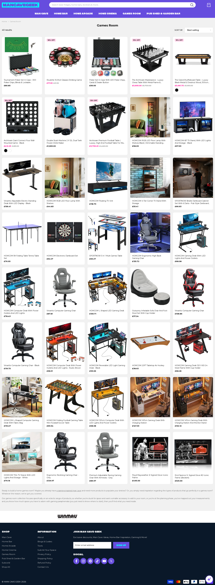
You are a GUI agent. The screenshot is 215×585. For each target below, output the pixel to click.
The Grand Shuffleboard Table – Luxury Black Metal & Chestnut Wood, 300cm (191, 81)
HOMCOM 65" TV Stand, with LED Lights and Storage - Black (193, 141)
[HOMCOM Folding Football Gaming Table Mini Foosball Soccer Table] (65, 397)
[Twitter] (111, 562)
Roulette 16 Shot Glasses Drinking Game (64, 80)
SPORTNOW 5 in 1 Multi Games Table (105, 256)
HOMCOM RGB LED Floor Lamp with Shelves (63, 202)
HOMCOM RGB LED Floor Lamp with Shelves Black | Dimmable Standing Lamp (148, 141)
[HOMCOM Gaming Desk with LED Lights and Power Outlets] (193, 232)
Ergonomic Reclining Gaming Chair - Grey (62, 476)
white (10, 150)
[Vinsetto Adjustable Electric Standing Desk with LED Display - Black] (22, 178)
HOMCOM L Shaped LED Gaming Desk (106, 311)
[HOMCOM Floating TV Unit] (107, 178)
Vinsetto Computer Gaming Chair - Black (21, 365)
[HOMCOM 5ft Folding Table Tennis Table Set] (22, 232)
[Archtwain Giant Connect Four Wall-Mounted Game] (22, 117)
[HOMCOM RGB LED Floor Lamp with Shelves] (65, 178)
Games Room (15, 21)
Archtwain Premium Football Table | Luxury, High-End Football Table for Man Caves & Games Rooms (107, 141)
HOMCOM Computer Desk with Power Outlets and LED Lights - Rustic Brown (64, 366)
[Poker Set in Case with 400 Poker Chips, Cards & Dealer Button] (107, 57)
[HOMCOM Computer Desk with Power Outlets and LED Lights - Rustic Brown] (65, 342)
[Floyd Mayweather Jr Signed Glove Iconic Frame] (150, 452)
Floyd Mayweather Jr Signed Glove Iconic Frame (150, 476)
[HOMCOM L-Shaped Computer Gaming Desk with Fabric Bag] (22, 397)
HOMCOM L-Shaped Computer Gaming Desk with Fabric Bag (21, 421)
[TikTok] (97, 562)
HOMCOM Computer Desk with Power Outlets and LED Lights (21, 312)
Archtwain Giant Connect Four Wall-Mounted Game (19, 141)
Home (4, 21)
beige (181, 90)
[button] (199, 30)
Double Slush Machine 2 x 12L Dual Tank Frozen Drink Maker (64, 141)
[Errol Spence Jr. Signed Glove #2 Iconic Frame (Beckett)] (193, 452)
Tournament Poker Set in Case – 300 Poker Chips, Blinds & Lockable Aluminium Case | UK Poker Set (20, 81)
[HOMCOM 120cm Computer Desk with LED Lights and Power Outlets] (107, 397)
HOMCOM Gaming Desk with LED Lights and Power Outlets (190, 257)
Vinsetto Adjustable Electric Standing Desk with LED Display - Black (20, 202)
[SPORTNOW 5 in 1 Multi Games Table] (107, 232)
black (177, 90)
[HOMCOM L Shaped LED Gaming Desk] (107, 287)
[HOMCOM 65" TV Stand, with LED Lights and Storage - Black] (193, 117)
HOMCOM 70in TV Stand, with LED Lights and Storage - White (19, 476)
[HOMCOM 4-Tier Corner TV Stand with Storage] (150, 178)
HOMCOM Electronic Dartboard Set (62, 256)
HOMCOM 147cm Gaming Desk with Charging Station (148, 421)
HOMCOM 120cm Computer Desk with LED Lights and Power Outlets (106, 421)
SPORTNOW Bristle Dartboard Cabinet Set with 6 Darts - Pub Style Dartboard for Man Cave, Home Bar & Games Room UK (192, 202)
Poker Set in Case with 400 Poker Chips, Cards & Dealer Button (107, 81)
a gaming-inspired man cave (68, 491)
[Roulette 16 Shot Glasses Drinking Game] (65, 57)
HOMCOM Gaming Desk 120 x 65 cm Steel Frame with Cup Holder (191, 366)
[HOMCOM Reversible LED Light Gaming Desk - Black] (107, 342)
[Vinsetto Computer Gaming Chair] (65, 287)
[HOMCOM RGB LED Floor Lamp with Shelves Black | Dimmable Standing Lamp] (150, 117)
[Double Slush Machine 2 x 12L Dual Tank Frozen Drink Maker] (65, 117)
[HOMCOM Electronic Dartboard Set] (65, 232)
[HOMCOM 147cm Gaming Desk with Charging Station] (150, 397)
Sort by (179, 30)
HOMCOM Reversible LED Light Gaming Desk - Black (107, 366)
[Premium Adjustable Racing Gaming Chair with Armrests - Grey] (107, 452)
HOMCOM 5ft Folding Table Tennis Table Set (21, 257)
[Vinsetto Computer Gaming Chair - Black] (22, 342)
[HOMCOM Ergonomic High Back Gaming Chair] (150, 232)
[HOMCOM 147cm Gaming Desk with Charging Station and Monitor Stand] (193, 397)
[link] (23, 517)
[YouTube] (104, 562)
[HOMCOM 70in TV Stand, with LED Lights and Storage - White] (22, 452)
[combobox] (118, 4)
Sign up (121, 546)
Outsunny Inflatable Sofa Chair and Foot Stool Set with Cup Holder (149, 312)
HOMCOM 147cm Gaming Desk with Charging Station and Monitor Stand (191, 421)
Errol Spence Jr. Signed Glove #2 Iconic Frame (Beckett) (192, 476)
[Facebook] (76, 562)
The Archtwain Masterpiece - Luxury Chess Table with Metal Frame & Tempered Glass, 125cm (147, 81)
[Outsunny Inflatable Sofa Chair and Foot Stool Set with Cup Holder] (150, 287)
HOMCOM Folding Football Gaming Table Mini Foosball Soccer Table (65, 421)
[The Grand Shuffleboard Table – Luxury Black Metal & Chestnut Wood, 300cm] (193, 57)
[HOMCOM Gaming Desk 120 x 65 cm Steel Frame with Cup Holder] (193, 342)
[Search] (192, 4)
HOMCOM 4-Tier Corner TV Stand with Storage (149, 202)
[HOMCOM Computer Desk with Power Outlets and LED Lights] (22, 287)
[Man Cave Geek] (104, 517)
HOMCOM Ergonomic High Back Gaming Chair (146, 257)
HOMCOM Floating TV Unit (101, 201)
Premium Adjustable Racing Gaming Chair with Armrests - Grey (105, 476)
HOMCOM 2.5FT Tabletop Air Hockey (148, 365)
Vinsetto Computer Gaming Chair (61, 311)
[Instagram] (83, 562)
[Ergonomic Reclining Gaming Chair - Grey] (65, 452)
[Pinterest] (90, 562)
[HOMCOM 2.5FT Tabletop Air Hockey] (150, 342)
